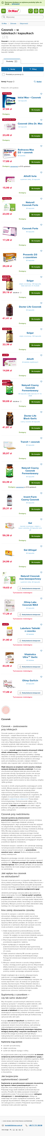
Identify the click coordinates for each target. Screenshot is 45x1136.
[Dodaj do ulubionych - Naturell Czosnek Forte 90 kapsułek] (41, 199)
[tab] (12, 61)
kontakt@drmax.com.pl (13, 1125)
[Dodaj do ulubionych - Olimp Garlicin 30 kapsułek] (41, 677)
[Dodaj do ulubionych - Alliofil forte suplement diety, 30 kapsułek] (41, 172)
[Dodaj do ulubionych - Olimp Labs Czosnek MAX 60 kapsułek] (41, 598)
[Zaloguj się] (36, 11)
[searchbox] (22, 17)
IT (22, 1130)
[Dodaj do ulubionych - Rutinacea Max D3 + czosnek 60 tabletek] (41, 146)
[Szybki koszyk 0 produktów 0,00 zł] (41, 11)
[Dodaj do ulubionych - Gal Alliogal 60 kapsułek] (41, 546)
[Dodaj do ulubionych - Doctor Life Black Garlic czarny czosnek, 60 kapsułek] (41, 412)
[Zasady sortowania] (14, 81)
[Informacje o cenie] (20, 292)
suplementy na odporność (18, 799)
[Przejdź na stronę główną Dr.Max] (14, 10)
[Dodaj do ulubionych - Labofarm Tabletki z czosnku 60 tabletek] (41, 624)
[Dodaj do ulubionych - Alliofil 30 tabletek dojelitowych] (41, 355)
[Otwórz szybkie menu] (3, 11)
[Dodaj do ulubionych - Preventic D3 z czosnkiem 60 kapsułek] (41, 251)
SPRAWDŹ (15, 4)
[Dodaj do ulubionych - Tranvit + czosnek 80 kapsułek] (41, 438)
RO (20, 1130)
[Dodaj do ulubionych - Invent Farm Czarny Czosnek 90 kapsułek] (41, 493)
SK (17, 1130)
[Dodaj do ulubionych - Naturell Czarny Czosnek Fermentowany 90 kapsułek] (41, 464)
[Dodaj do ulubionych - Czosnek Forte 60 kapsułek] (41, 225)
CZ (14, 1130)
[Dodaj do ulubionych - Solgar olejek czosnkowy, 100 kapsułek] (41, 329)
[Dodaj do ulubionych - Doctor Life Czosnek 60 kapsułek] (41, 303)
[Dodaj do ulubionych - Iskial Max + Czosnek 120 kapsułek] (41, 94)
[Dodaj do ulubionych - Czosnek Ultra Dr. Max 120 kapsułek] (41, 120)
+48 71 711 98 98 (35, 1125)
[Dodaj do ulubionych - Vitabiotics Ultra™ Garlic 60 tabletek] (41, 651)
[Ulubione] (30, 11)
